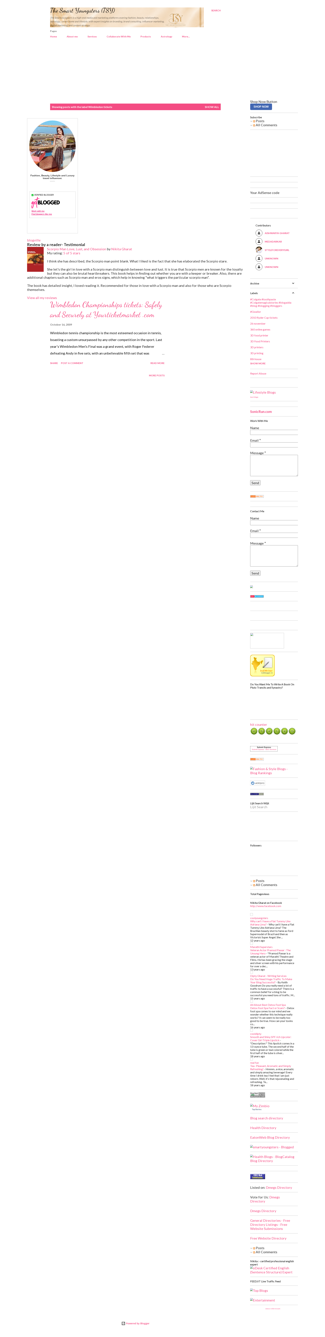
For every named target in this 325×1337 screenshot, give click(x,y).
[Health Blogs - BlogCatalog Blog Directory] (272, 1161)
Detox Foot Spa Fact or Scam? (267, 1008)
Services (92, 36)
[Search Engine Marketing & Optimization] (257, 784)
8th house (255, 359)
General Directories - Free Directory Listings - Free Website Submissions (270, 1224)
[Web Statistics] (257, 496)
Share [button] (54, 363)
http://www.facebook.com (265, 906)
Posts (259, 121)
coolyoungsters (259, 918)
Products (145, 36)
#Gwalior (255, 311)
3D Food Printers (260, 341)
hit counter (258, 724)
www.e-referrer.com (272, 1309)
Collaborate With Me (119, 36)
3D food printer (259, 335)
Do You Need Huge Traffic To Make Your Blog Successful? (271, 980)
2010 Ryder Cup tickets (264, 317)
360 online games (260, 329)
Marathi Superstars (261, 946)
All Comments (266, 125)
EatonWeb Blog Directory (270, 1137)
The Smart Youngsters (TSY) (82, 10)
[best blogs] (263, 392)
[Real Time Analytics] (257, 759)
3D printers (256, 347)
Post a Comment (72, 363)
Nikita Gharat (121, 249)
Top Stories (257, 1109)
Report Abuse (258, 373)
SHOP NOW (261, 106)
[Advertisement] (162, 71)
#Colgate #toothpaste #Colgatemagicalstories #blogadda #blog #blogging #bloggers (270, 302)
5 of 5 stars (71, 253)
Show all (212, 106)
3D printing (256, 353)
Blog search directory (266, 1118)
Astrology (166, 36)
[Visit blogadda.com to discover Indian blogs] (257, 596)
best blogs (254, 397)
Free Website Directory (268, 1238)
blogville (34, 240)
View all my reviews (42, 298)
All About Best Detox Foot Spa (268, 1004)
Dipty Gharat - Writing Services (268, 975)
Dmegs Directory (279, 1187)
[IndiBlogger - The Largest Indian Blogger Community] (262, 675)
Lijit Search (258, 807)
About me (72, 36)
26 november (258, 323)
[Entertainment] (262, 1300)
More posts (157, 375)
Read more (157, 363)
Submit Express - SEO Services (264, 749)
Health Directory (263, 1128)
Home (53, 36)
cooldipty (255, 1033)
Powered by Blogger (137, 1323)
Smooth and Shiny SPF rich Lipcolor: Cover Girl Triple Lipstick (270, 1038)
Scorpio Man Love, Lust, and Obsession (76, 249)
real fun (254, 1062)
